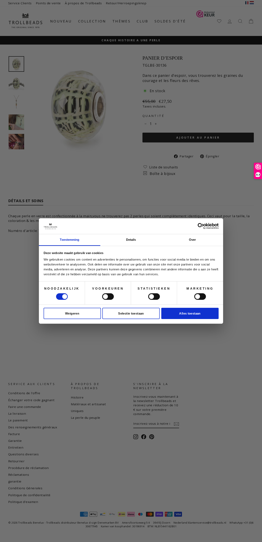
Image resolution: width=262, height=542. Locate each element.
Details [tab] (131, 239)
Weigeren (72, 313)
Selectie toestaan (131, 313)
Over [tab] (192, 239)
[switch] (108, 296)
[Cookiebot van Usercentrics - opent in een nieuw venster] (201, 226)
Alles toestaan (189, 313)
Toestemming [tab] (69, 239)
